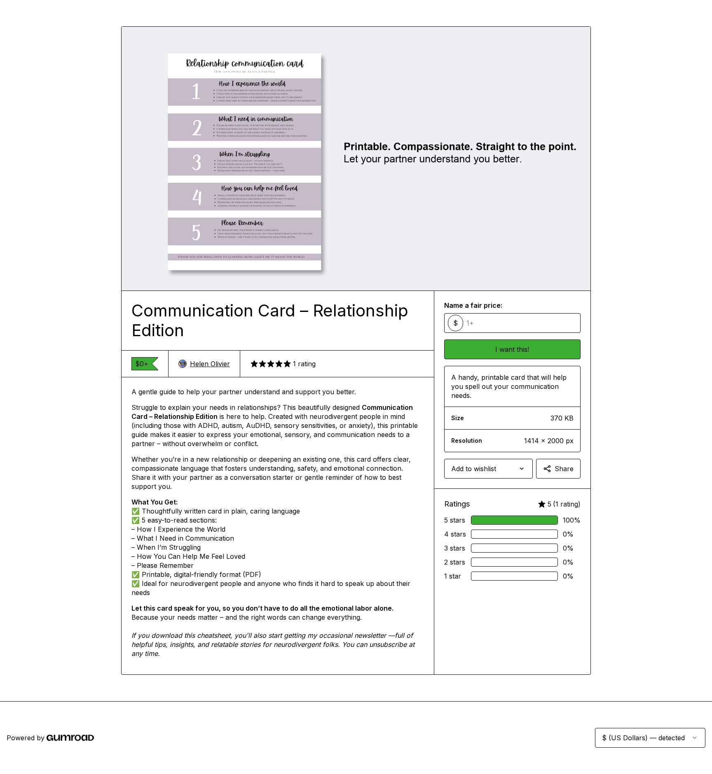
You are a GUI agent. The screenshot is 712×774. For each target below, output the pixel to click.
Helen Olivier (210, 364)
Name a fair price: (473, 305)
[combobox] (488, 469)
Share (564, 469)
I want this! (512, 349)
